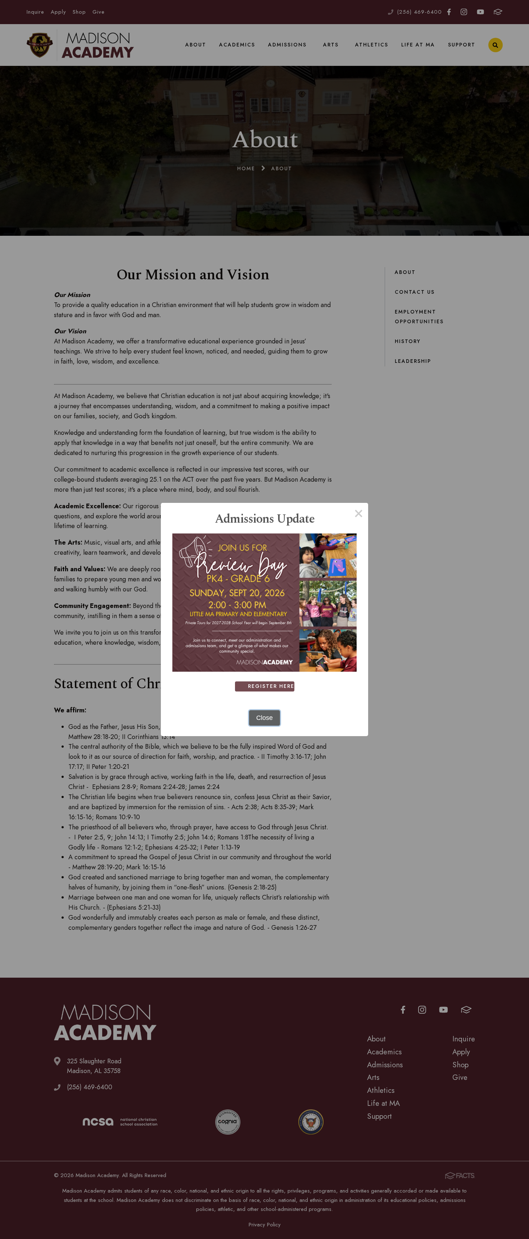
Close (264, 717)
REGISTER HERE (271, 686)
